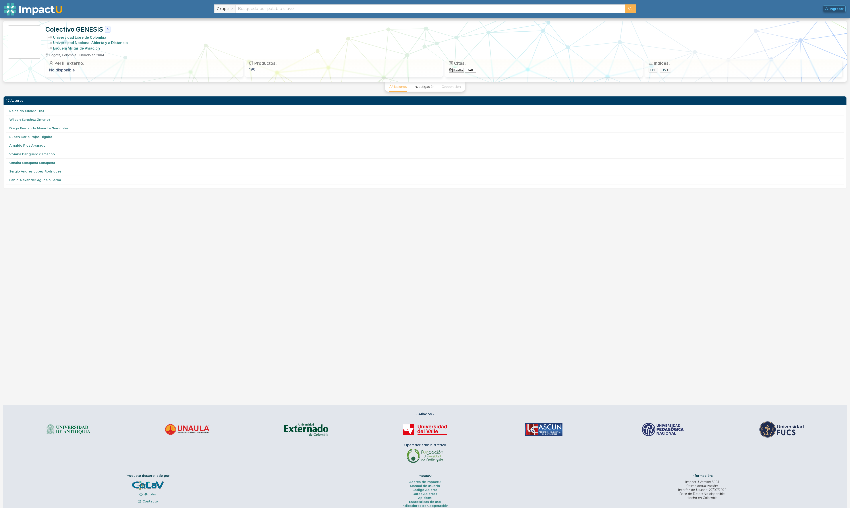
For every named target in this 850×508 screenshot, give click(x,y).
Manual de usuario (425, 486)
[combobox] (430, 8)
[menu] (425, 87)
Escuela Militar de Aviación (76, 48)
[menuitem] (398, 87)
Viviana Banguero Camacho (32, 154)
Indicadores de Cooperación (425, 506)
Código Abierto (424, 490)
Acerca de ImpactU (425, 482)
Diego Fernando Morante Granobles (38, 128)
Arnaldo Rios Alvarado (27, 146)
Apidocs (425, 498)
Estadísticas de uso (425, 502)
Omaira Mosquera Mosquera (32, 163)
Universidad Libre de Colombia (79, 37)
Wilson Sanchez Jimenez (29, 120)
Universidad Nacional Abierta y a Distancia (90, 42)
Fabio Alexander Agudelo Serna (35, 180)
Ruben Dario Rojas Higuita (30, 137)
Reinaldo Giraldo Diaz (26, 111)
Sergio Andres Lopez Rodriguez (35, 171)
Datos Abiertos (425, 494)
